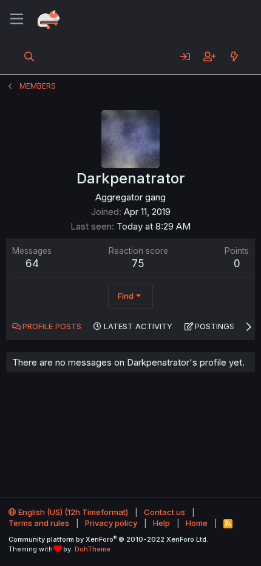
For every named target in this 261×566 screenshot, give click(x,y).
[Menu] (16, 19)
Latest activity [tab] (138, 326)
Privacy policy (111, 523)
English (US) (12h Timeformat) (72, 512)
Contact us (164, 512)
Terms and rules (38, 523)
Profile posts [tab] (51, 326)
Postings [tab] (214, 326)
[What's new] (234, 56)
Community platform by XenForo (108, 539)
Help (161, 523)
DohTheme (92, 549)
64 (32, 263)
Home (197, 523)
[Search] (29, 56)
